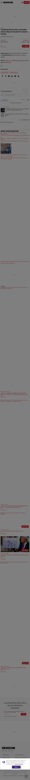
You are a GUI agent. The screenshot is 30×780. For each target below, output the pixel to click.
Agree (16, 767)
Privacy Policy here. (19, 764)
